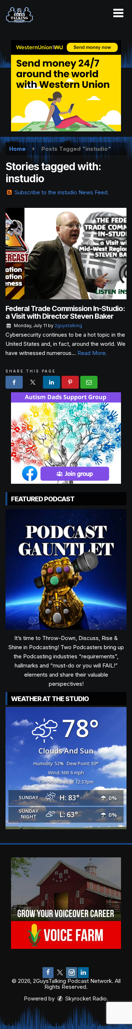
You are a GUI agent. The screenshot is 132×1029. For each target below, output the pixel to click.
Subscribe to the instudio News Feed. (62, 192)
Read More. (92, 352)
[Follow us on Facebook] (48, 972)
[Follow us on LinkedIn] (83, 972)
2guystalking (68, 325)
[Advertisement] (66, 85)
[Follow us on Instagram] (71, 972)
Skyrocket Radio (85, 998)
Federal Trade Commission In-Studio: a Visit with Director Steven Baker (65, 312)
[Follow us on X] (59, 972)
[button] (118, 13)
